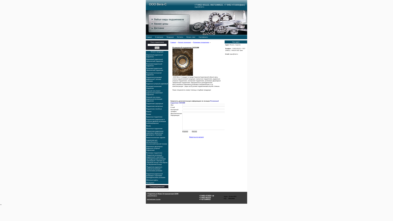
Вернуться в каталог (196, 137)
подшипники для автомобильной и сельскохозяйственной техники (156, 142)
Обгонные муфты (152, 180)
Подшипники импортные (154, 106)
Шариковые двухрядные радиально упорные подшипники (154, 148)
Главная (149, 37)
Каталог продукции (184, 42)
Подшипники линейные (154, 109)
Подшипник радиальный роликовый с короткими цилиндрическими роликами (155, 175)
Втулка (148, 126)
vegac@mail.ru (152, 195)
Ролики (148, 114)
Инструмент (150, 183)
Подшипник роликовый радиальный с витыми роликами (154, 79)
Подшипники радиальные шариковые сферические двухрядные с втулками (154, 133)
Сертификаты (203, 37)
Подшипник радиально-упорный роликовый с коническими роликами (155, 168)
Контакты (180, 37)
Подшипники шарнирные (154, 103)
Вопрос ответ (190, 37)
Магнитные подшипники (154, 128)
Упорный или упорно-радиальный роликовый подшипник (154, 99)
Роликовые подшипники (201, 42)
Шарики (148, 111)
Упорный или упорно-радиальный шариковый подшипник (154, 92)
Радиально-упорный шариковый (157, 84)
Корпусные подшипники (154, 117)
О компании (159, 37)
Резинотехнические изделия (155, 137)
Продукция (170, 37)
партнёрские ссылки (153, 199)
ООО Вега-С (158, 4)
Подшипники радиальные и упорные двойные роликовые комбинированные (156, 121)
